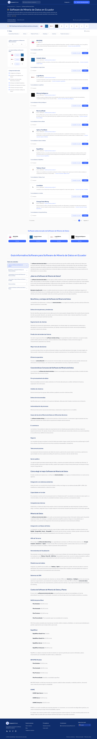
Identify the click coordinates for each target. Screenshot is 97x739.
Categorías (66, 2)
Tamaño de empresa (64, 33)
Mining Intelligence (42, 93)
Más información (20, 19)
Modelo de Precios (34, 33)
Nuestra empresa (29, 723)
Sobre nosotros (29, 725)
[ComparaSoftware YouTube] (10, 731)
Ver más (20, 241)
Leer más (14, 16)
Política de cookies (87, 736)
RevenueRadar (41, 111)
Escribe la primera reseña (50, 60)
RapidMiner (39, 149)
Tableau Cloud (40, 168)
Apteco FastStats (41, 130)
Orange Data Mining (42, 201)
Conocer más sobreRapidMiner (42, 155)
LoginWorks (40, 76)
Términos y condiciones (70, 736)
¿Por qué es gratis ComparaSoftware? (82, 19)
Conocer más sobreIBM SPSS (74, 46)
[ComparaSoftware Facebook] (13, 731)
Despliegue (45, 33)
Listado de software (11, 19)
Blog (26, 728)
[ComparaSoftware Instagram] (16, 731)
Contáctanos (63, 723)
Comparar (18, 55)
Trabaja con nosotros (30, 730)
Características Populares (13, 33)
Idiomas (24, 33)
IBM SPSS (39, 40)
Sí (12, 44)
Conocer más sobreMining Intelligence (66, 98)
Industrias (54, 33)
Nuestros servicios (46, 725)
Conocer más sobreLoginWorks (58, 81)
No (21, 44)
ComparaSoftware (11, 6)
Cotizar (85, 53)
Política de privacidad (79, 736)
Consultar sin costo (76, 53)
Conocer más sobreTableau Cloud (62, 173)
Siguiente (86, 220)
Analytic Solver (41, 58)
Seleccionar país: (82, 722)
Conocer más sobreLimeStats (82, 189)
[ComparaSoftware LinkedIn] (7, 731)
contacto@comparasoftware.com (68, 725)
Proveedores (46, 723)
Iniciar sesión (45, 728)
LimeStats (39, 185)
